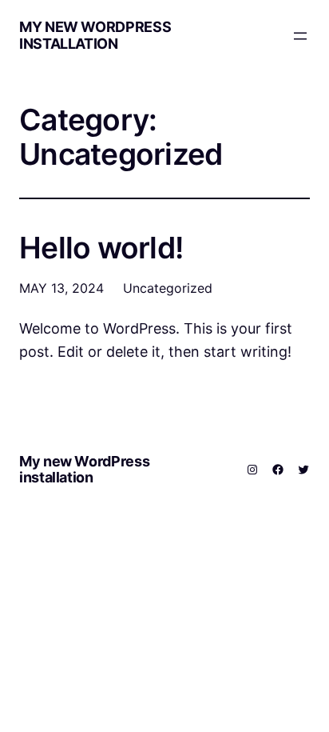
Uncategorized (167, 288)
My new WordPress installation (95, 35)
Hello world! (101, 248)
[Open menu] (300, 36)
